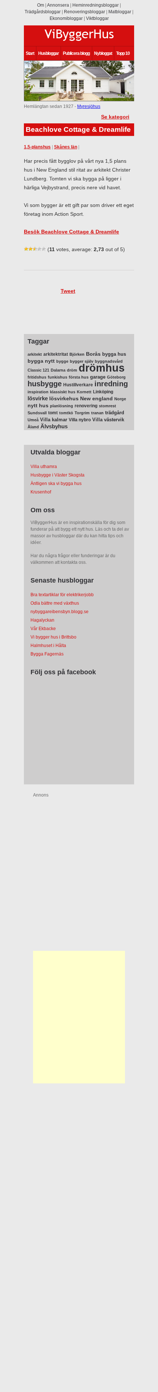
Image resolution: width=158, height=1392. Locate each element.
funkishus (57, 377)
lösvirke (38, 398)
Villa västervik (108, 419)
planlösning (61, 406)
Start (30, 53)
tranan (97, 413)
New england (96, 398)
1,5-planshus (37, 147)
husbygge (45, 384)
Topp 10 (123, 53)
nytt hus (38, 405)
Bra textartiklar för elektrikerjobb (62, 594)
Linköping (103, 391)
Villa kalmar (53, 419)
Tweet (68, 291)
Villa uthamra (43, 466)
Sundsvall (37, 413)
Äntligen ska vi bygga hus (56, 483)
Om (40, 5)
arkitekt (35, 354)
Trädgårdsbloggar (43, 11)
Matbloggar (119, 11)
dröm (72, 370)
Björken (77, 354)
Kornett (84, 392)
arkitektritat (55, 354)
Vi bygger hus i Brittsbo (53, 637)
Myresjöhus (88, 106)
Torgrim (82, 413)
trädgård (114, 412)
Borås (93, 354)
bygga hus (114, 354)
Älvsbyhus (54, 426)
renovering (86, 405)
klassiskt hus (62, 392)
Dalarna (58, 370)
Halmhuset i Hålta (48, 645)
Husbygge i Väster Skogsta (57, 475)
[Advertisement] (79, 1017)
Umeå (33, 420)
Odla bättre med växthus (54, 603)
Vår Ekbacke (43, 628)
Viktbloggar (97, 18)
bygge (62, 361)
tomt (53, 412)
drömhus (102, 368)
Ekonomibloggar (66, 18)
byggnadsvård (109, 361)
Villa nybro (80, 419)
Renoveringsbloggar (84, 11)
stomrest (107, 406)
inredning (111, 384)
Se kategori (115, 117)
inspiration (38, 392)
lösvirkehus (64, 398)
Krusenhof (40, 492)
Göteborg (116, 377)
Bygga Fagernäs (47, 654)
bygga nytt (41, 361)
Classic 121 (38, 370)
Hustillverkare (78, 384)
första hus (79, 377)
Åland (33, 427)
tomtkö (66, 413)
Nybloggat (103, 53)
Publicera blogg (76, 53)
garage (97, 377)
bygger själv (81, 361)
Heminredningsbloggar (95, 5)
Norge (120, 399)
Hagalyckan (42, 620)
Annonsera (58, 5)
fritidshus (37, 377)
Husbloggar (48, 53)
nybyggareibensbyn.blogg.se (59, 611)
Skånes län (65, 147)
